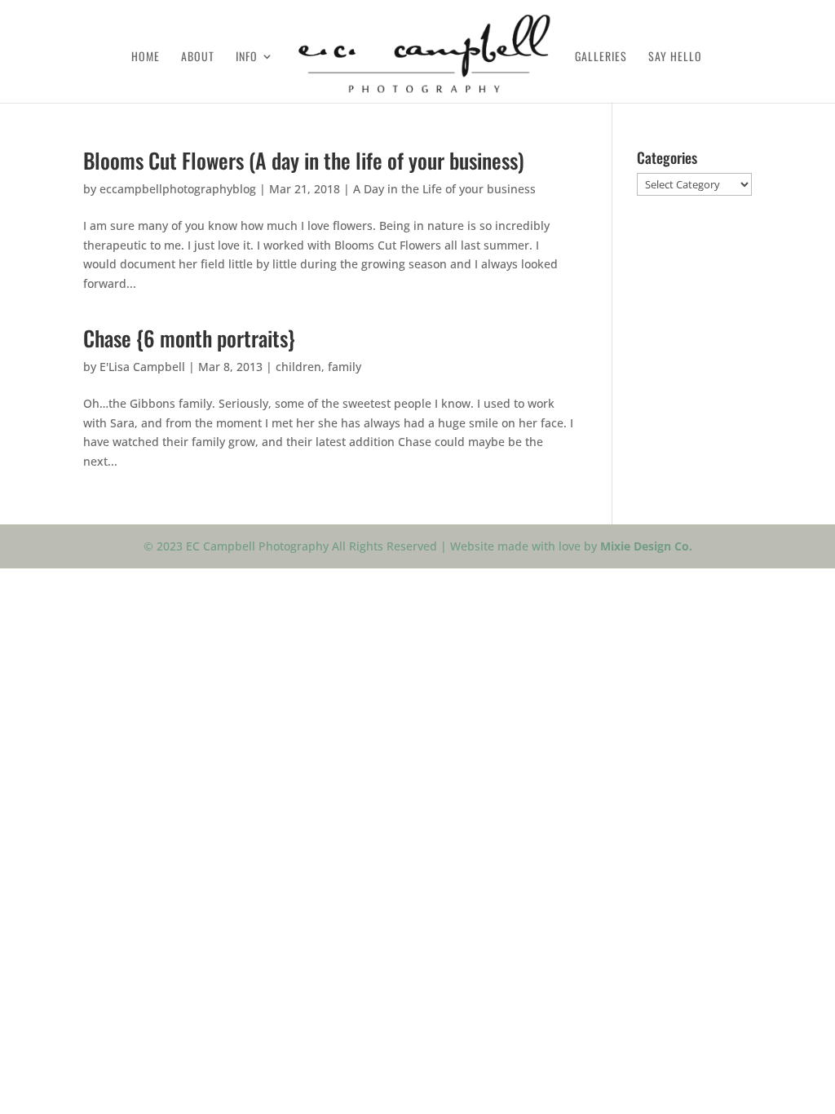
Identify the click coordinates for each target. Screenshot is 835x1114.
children (298, 366)
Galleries (601, 57)
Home (145, 57)
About (197, 57)
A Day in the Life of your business (444, 189)
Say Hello (675, 57)
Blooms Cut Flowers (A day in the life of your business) (303, 160)
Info (247, 57)
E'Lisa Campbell (142, 366)
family (344, 366)
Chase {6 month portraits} (189, 338)
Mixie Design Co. (646, 546)
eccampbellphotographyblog (177, 189)
